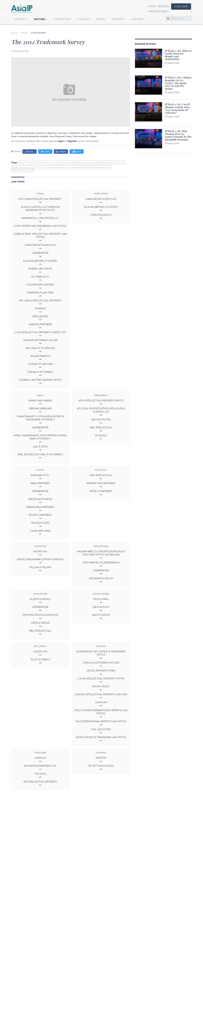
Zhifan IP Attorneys (40, 372)
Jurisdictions (62, 19)
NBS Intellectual (101, 427)
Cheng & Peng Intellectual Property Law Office (40, 235)
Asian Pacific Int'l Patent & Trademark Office (100, 653)
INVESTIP (101, 757)
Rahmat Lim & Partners (100, 483)
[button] (158, 11)
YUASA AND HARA (40, 530)
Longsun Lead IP (100, 214)
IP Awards (83, 19)
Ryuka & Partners (40, 515)
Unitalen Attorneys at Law (40, 340)
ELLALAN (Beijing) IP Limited (40, 260)
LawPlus (40, 757)
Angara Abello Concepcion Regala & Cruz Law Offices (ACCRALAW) (101, 553)
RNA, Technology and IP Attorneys (40, 454)
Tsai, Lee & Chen (101, 729)
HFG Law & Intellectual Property (40, 300)
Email (78, 151)
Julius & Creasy (40, 659)
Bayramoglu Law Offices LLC (40, 218)
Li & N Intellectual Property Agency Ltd (40, 332)
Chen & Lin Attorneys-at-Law (101, 662)
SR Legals (101, 435)
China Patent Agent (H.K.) (40, 245)
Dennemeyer (40, 253)
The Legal (40, 773)
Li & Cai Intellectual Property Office (101, 678)
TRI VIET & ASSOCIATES (101, 765)
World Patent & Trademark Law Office (101, 737)
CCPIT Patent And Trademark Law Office (40, 226)
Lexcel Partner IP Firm (100, 670)
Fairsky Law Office (40, 268)
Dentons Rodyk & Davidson (40, 614)
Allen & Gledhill (40, 599)
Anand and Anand (40, 400)
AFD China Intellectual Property (40, 199)
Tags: (14, 162)
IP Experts (118, 19)
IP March (40, 308)
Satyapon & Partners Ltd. (40, 765)
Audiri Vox (40, 551)
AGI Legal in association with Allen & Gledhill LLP (101, 410)
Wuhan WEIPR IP (40, 356)
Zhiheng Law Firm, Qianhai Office (40, 379)
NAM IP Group (101, 614)
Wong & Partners (101, 491)
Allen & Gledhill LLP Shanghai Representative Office (40, 209)
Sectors (39, 19)
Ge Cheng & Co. (40, 276)
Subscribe (181, 6)
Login (152, 6)
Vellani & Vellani (40, 567)
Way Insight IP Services (40, 348)
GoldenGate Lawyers (40, 284)
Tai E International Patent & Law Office (100, 721)
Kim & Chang (101, 599)
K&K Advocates (101, 419)
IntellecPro (40, 316)
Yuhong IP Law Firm (40, 364)
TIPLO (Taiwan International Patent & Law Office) (101, 712)
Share (30, 151)
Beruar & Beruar (40, 408)
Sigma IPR (101, 702)
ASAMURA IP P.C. (40, 475)
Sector (24, 33)
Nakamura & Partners (40, 507)
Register (163, 6)
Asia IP (14, 33)
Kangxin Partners (40, 324)
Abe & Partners (40, 483)
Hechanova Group (101, 578)
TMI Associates (40, 522)
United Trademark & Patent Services (40, 559)
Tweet (46, 151)
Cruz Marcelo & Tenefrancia (100, 562)
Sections (20, 19)
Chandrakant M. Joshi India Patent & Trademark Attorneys (40, 418)
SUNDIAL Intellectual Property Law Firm (101, 694)
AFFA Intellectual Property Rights (101, 400)
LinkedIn (61, 151)
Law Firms (137, 19)
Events (101, 19)
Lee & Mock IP (100, 607)
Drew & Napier (40, 622)
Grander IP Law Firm (40, 292)
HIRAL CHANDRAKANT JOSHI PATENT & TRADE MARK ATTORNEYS (40, 437)
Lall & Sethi (40, 446)
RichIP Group (100, 686)
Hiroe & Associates (40, 499)
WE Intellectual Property (40, 781)
